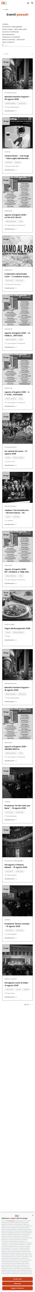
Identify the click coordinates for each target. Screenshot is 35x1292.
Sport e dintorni (8, 42)
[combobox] (17, 45)
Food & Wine (9, 162)
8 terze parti (11, 1221)
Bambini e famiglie (10, 103)
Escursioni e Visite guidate (12, 27)
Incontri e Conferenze (10, 32)
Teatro (20, 221)
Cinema (5, 24)
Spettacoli (21, 40)
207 (28, 1005)
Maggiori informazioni (17, 1288)
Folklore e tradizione (11, 221)
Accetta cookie (17, 1279)
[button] (33, 1215)
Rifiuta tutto (17, 1283)
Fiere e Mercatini (20, 29)
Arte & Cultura (9, 280)
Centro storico (22, 103)
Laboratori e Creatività (11, 37)
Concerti (8, 457)
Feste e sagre (7, 29)
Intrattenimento (8, 35)
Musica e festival (8, 40)
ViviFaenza (17, 162)
